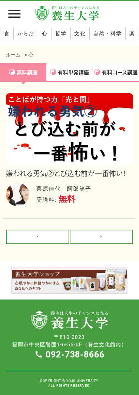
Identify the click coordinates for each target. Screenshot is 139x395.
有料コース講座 (120, 72)
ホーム (13, 55)
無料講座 (27, 72)
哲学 (61, 33)
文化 (80, 33)
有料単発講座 (73, 72)
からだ (25, 33)
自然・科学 (107, 33)
